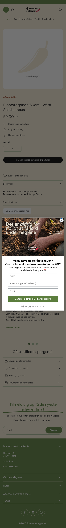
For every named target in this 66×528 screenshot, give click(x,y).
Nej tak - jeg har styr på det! (33, 306)
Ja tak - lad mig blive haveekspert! (33, 298)
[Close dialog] (61, 220)
